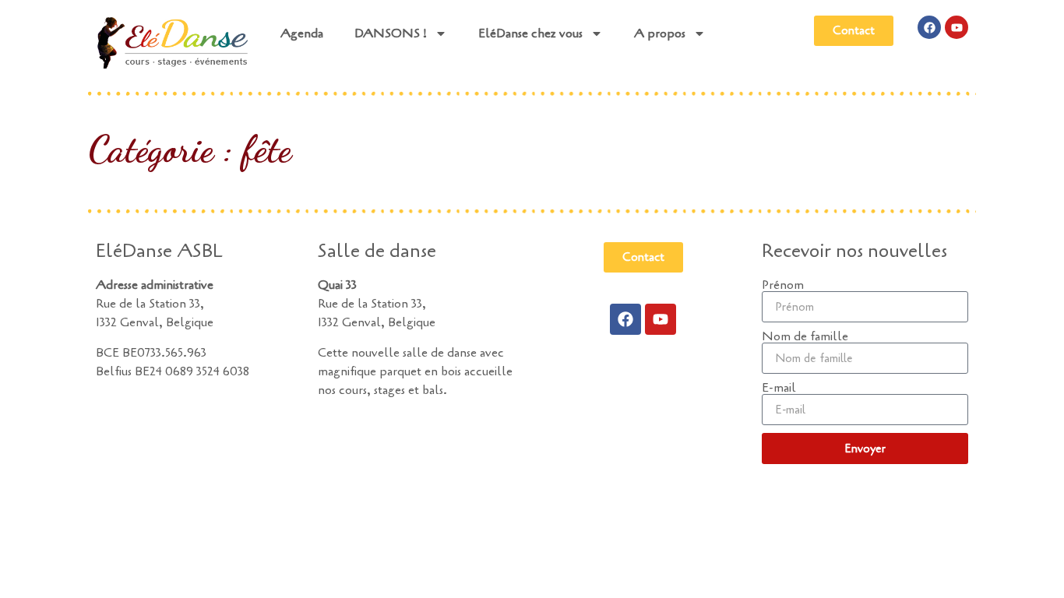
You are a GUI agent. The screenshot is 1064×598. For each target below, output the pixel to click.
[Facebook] (929, 27)
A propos (659, 33)
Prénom (783, 285)
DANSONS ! (390, 33)
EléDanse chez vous (530, 33)
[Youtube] (956, 27)
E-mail (779, 388)
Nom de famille (805, 336)
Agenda (301, 33)
